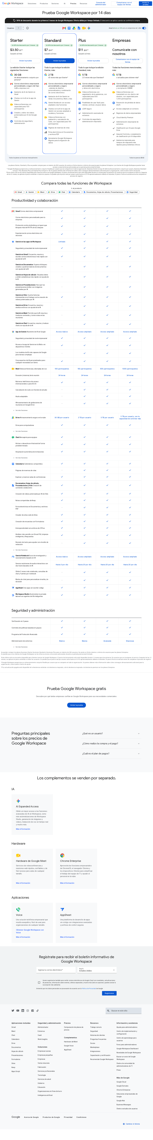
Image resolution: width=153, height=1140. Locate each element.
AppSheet (67, 1050)
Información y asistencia (127, 1023)
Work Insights (42, 1039)
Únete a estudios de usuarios (127, 1109)
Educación (41, 1087)
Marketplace (94, 1047)
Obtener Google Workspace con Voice (30, 931)
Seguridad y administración (49, 1023)
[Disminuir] (23, 29)
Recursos (94, 1023)
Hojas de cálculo (17, 1051)
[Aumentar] (23, 27)
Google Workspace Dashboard (127, 1049)
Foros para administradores (127, 1044)
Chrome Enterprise (123, 1090)
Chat (13, 1035)
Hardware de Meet (71, 1042)
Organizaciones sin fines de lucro (50, 1091)
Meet (13, 1031)
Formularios (16, 1059)
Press (119, 1070)
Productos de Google (51, 1117)
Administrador (43, 1027)
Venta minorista (43, 1063)
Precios (67, 1023)
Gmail (14, 1027)
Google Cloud (121, 1082)
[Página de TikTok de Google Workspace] (37, 1011)
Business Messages (124, 1105)
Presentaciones (17, 1055)
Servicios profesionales (46, 1071)
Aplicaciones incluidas (21, 1023)
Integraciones (95, 1051)
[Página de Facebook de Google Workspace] (32, 1011)
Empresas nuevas (44, 1051)
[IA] (64, 3)
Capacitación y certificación (100, 1055)
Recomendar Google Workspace (101, 1059)
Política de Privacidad (89, 988)
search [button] (108, 1010)
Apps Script (16, 1071)
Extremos (41, 1031)
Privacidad (68, 1117)
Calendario (15, 1039)
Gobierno (41, 1083)
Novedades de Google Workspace (129, 1053)
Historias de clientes (97, 1035)
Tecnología (42, 1075)
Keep (13, 1067)
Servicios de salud (44, 1079)
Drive (13, 1043)
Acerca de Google (31, 1117)
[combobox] (97, 970)
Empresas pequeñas (45, 1055)
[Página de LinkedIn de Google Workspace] (22, 1011)
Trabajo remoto (96, 1027)
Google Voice (68, 1046)
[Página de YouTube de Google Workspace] (17, 1011)
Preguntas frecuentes (98, 1039)
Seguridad (94, 1031)
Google (16, 1116)
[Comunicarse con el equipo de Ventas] (124, 3)
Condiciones (81, 1117)
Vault (40, 1035)
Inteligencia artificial (45, 1095)
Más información (23, 829)
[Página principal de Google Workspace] (13, 4)
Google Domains (122, 1086)
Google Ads (121, 1101)
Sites (13, 1063)
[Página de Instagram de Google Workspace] (27, 1011)
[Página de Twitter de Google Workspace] (13, 1011)
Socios (92, 1043)
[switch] (144, 28)
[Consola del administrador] (100, 3)
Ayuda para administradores (127, 1027)
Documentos (16, 1047)
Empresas (41, 1059)
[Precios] (73, 3)
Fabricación (42, 1067)
